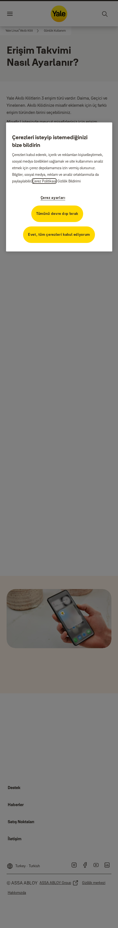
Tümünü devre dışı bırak (57, 213)
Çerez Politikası (44, 181)
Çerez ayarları (53, 197)
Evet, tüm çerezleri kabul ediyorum (59, 234)
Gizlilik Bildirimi (69, 181)
